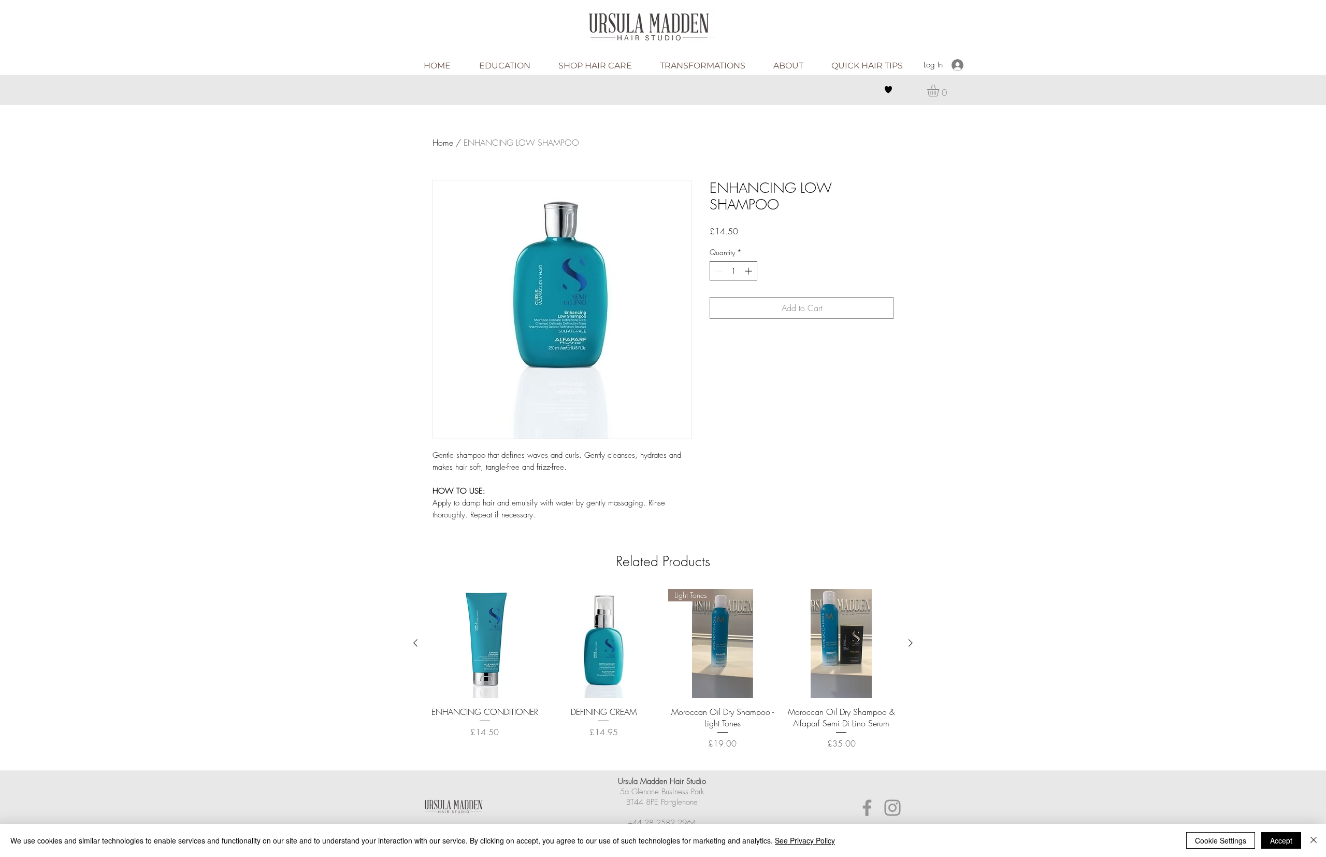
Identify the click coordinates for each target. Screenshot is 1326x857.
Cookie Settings (1220, 840)
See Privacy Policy (805, 840)
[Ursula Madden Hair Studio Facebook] (867, 808)
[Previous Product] (415, 643)
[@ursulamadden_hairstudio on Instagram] (892, 808)
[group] (663, 675)
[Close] (1313, 840)
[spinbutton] (733, 271)
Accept (1281, 840)
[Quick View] (484, 643)
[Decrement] (717, 271)
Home (443, 142)
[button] (940, 90)
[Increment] (749, 271)
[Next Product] (910, 643)
